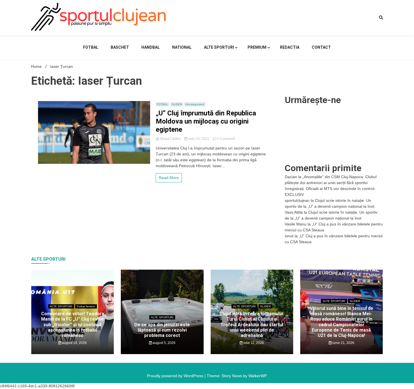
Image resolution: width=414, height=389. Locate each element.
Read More (169, 177)
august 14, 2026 (74, 343)
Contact (321, 47)
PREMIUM (257, 47)
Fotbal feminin (86, 306)
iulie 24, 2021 (199, 139)
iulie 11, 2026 (253, 343)
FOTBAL (90, 47)
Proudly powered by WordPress (175, 376)
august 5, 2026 (163, 343)
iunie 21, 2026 (342, 343)
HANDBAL (150, 47)
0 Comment (226, 139)
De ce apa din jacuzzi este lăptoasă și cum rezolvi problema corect (162, 330)
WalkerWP (257, 376)
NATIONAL (182, 47)
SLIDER (177, 104)
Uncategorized (194, 104)
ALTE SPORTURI (219, 47)
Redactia (289, 47)
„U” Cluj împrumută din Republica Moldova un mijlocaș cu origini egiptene (206, 121)
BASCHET (120, 47)
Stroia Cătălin (170, 139)
